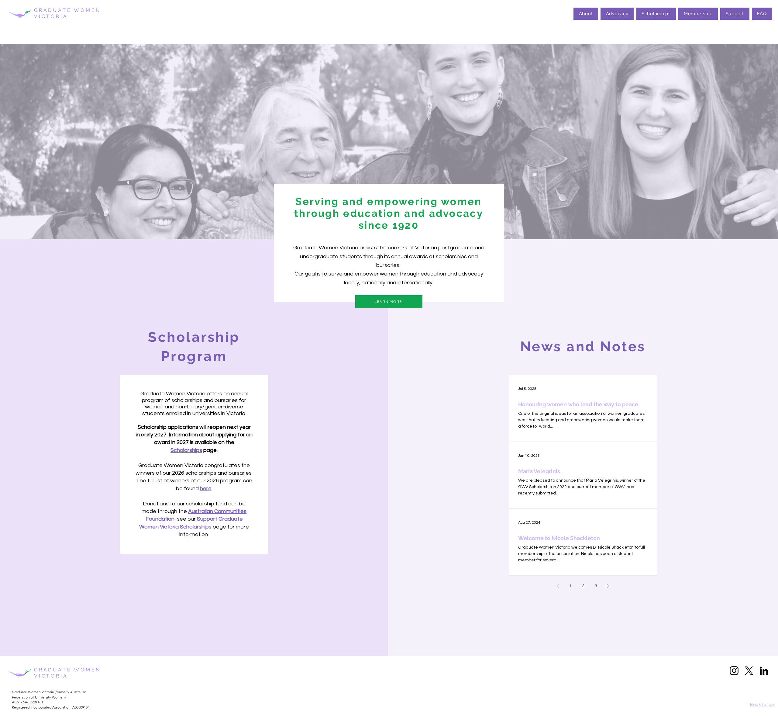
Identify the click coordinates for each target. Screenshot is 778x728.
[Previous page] (557, 586)
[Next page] (608, 586)
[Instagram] (734, 671)
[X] (749, 671)
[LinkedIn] (764, 671)
